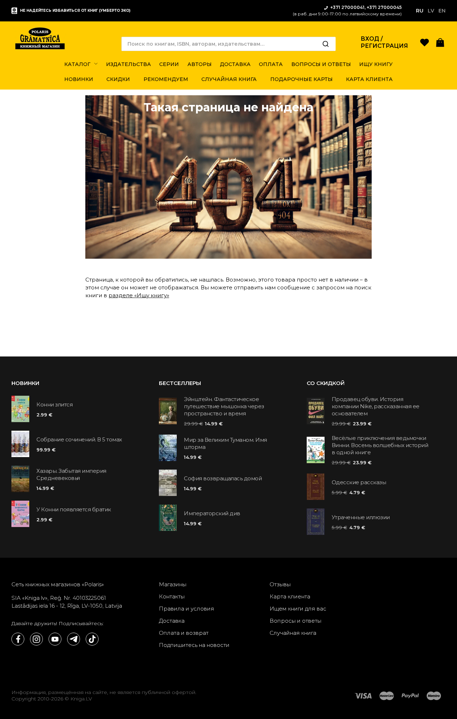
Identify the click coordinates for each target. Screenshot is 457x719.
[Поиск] (326, 44)
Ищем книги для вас (298, 608)
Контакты (172, 596)
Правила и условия (186, 608)
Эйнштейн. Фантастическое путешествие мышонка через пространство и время (224, 406)
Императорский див (212, 513)
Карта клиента (290, 596)
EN (442, 10)
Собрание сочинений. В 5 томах (79, 439)
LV (431, 10)
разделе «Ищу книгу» (139, 295)
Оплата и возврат (184, 632)
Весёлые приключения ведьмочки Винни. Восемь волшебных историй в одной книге (380, 445)
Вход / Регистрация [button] (384, 42)
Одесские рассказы (359, 482)
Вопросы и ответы (295, 620)
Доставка (172, 620)
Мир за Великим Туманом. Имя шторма (225, 443)
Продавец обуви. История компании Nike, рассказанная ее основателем (376, 406)
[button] (440, 42)
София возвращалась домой (223, 478)
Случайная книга (293, 632)
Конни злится (54, 404)
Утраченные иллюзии (361, 517)
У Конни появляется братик (73, 509)
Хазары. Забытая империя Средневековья (71, 474)
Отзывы (280, 584)
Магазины (172, 584)
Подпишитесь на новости (194, 645)
